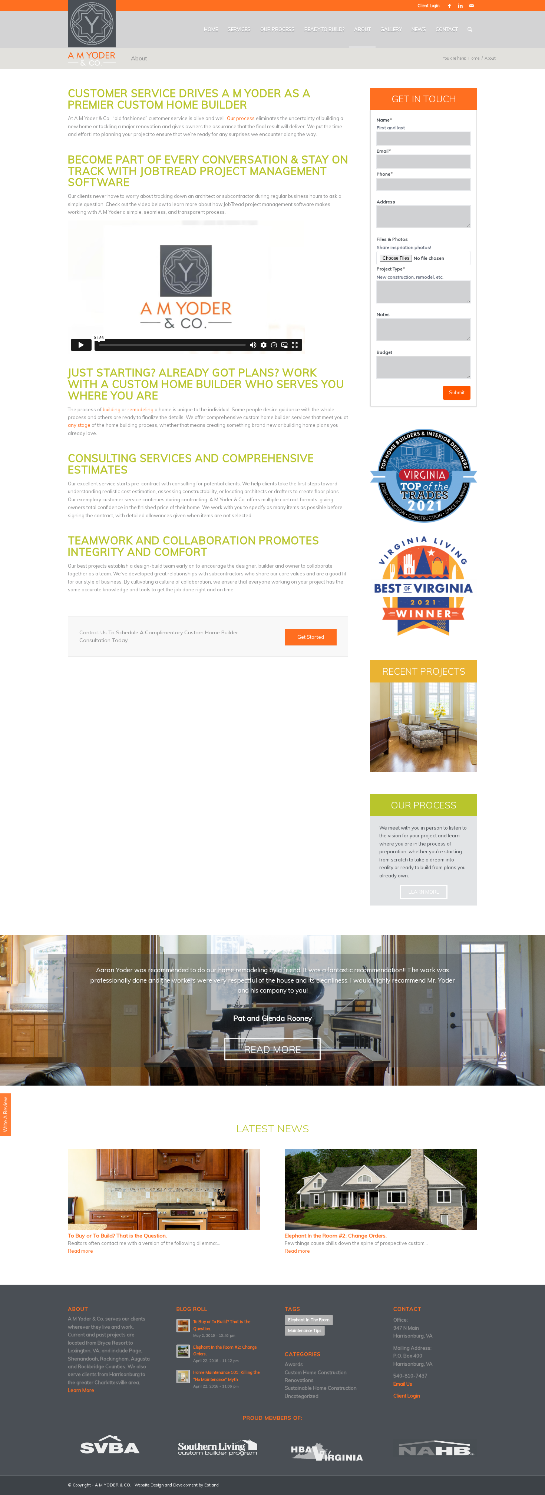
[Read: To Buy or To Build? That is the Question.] (183, 1325)
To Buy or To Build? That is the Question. (117, 1235)
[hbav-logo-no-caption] (327, 1451)
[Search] (470, 29)
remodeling (140, 409)
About (139, 58)
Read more (80, 1251)
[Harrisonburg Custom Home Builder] (92, 33)
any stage (79, 425)
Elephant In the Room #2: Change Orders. (336, 1235)
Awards (294, 1364)
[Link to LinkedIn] (460, 5)
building (111, 409)
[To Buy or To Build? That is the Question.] (164, 1189)
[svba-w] (110, 1444)
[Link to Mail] (471, 5)
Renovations (299, 1380)
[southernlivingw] (218, 1448)
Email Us (402, 1384)
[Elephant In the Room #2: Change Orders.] (381, 1189)
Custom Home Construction (316, 1372)
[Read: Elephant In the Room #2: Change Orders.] (183, 1351)
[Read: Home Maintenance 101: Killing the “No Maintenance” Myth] (183, 1376)
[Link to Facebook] (449, 5)
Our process (241, 118)
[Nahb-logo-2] (435, 1448)
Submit (457, 392)
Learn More (81, 1390)
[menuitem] (211, 29)
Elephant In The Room (309, 1319)
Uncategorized (301, 1396)
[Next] (480, 975)
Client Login (428, 5)
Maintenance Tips (304, 1330)
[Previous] (65, 975)
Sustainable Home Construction (321, 1388)
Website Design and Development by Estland (177, 1485)
